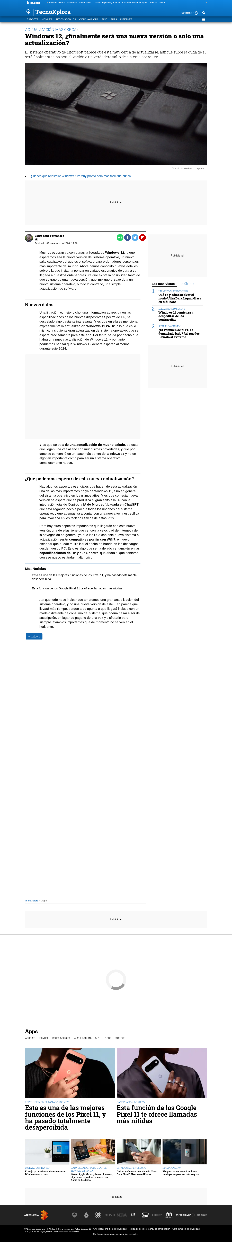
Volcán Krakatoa (57, 2)
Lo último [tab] (187, 283)
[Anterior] (46, 3)
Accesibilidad (131, 1234)
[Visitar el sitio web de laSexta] (86, 1215)
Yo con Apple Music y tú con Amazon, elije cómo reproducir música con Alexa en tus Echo (92, 1177)
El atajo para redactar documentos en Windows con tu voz (45, 1173)
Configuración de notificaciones (108, 1234)
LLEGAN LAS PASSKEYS (171, 308)
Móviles (47, 19)
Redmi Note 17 (86, 2)
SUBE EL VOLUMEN (169, 326)
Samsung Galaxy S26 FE (107, 2)
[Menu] (203, 19)
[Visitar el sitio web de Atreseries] (133, 1215)
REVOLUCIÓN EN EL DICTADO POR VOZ (47, 1102)
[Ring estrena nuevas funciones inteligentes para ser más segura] (185, 1152)
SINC (104, 19)
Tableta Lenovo (157, 2)
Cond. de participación (159, 1229)
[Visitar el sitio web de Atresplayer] (185, 1215)
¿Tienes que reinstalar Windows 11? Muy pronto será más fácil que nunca (81, 176)
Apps (114, 19)
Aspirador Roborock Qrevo (135, 2)
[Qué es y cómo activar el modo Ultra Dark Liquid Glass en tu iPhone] (139, 1152)
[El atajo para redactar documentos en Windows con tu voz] (47, 1152)
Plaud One (72, 2)
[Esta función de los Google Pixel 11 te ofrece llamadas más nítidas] (162, 1073)
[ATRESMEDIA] (36, 1215)
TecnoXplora (31, 900)
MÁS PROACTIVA (172, 1167)
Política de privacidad (116, 1229)
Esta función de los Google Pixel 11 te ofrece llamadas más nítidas (77, 588)
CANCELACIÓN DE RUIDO (131, 1102)
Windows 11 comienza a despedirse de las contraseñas (175, 316)
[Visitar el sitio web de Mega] (122, 1215)
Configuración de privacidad (186, 1229)
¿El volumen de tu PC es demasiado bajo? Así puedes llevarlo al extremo (179, 333)
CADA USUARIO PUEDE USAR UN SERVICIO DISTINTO (89, 1169)
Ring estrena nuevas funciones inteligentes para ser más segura (181, 1173)
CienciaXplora (88, 19)
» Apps (43, 900)
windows (34, 636)
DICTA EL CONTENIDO (37, 1167)
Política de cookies (137, 1229)
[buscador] (203, 13)
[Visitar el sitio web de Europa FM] (157, 1215)
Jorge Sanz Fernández (49, 236)
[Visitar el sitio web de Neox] (98, 1215)
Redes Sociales (66, 19)
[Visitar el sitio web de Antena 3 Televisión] (74, 1215)
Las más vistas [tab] (163, 283)
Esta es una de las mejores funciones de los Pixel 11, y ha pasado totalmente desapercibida (65, 1117)
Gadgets (32, 19)
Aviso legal (98, 1229)
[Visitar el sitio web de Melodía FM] (169, 1215)
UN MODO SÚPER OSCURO (173, 291)
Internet (126, 19)
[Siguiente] (205, 3)
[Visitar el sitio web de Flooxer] (202, 1215)
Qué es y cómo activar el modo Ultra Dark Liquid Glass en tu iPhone (179, 298)
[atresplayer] (189, 13)
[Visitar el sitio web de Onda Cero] (145, 1215)
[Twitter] (36, 239)
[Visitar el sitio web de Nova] (110, 1215)
